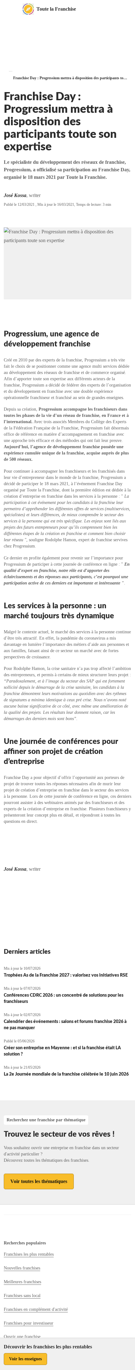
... (11, 70)
